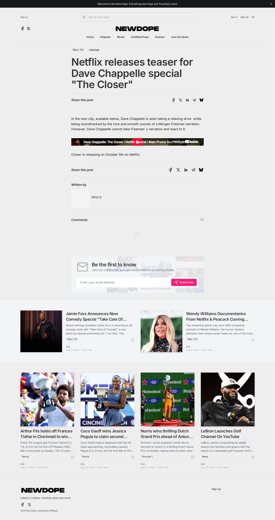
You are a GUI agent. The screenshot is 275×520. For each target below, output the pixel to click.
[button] (137, 17)
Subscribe (187, 282)
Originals (105, 37)
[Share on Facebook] (173, 100)
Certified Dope (140, 37)
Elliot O (97, 197)
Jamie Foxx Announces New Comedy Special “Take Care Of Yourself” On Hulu (94, 319)
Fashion (160, 37)
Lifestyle (94, 49)
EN (253, 17)
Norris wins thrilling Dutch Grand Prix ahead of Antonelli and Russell (167, 437)
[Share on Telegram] (194, 100)
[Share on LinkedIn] (187, 100)
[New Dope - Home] (137, 28)
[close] (271, 3)
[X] (28, 29)
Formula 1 (147, 456)
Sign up (24, 17)
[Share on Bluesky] (201, 100)
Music (121, 37)
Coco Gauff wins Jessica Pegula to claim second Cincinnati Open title (103, 437)
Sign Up (245, 17)
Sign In (234, 17)
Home (90, 37)
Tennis (25, 456)
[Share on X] (180, 100)
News (205, 456)
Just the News (180, 37)
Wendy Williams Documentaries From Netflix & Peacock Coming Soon (216, 319)
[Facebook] (22, 29)
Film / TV (78, 49)
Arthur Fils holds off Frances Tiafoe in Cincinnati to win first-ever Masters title (46, 437)
